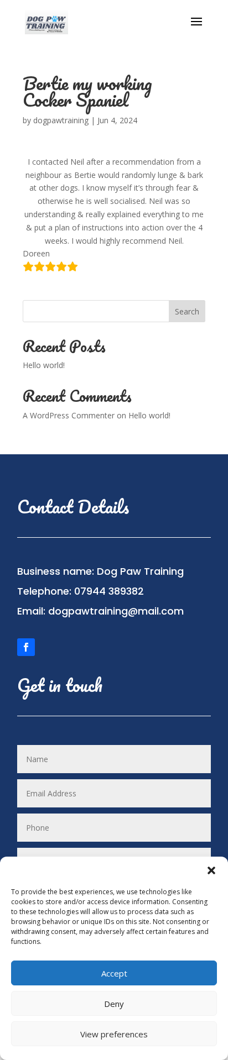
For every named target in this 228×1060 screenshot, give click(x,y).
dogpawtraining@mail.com (116, 611)
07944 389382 (109, 591)
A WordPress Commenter (69, 415)
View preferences (114, 1034)
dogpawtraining (61, 120)
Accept (114, 973)
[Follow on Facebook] (26, 647)
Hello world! (44, 365)
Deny (114, 1003)
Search (187, 311)
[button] (211, 870)
